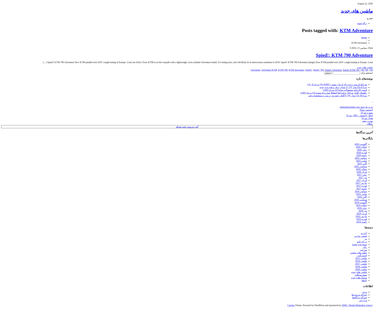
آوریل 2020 (361, 172)
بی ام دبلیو (362, 241)
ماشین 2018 (361, 266)
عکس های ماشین (358, 252)
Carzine (291, 305)
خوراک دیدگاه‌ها (359, 297)
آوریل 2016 (361, 213)
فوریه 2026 (361, 152)
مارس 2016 (361, 216)
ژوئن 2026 (362, 150)
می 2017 (363, 177)
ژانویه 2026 (361, 155)
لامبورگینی (362, 255)
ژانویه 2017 (361, 188)
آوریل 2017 (361, 180)
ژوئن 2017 (362, 174)
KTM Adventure (356, 30)
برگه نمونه (362, 23)
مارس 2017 (361, 183)
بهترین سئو (367, 121)
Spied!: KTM (349, 70)
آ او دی (364, 233)
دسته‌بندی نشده (359, 244)
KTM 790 (283, 70)
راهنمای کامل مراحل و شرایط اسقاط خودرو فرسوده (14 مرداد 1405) (333, 93)
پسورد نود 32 (367, 112)
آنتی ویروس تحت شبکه (187, 126)
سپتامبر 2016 (360, 199)
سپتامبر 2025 (360, 166)
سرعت (363, 250)
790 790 (364, 70)
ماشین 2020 (361, 269)
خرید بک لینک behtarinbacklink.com (356, 107)
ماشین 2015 (361, 258)
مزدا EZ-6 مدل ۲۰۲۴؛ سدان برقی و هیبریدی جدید (343, 87)
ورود (364, 292)
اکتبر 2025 (362, 163)
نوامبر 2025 (361, 161)
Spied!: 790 (318, 70)
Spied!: (308, 70)
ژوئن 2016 (362, 208)
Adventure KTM (269, 70)
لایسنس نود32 (366, 110)
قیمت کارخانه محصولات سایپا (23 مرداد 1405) (345, 90)
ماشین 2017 (361, 264)
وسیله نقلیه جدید (359, 277)
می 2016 (363, 211)
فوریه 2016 (361, 219)
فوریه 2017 (361, 186)
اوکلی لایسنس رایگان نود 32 (359, 115)
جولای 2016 (361, 205)
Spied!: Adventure (333, 70)
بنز (365, 239)
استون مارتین (360, 236)
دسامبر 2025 (361, 158)
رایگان (370, 124)
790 (371, 70)
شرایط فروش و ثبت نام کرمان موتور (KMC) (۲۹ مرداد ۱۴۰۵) (337, 84)
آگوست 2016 (361, 202)
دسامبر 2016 (361, 191)
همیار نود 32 (367, 118)
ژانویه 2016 (361, 222)
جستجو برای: (366, 73)
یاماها (364, 280)
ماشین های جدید (357, 10)
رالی (365, 247)
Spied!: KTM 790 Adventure (344, 55)
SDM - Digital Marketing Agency (357, 305)
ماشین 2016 (361, 261)
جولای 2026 (361, 147)
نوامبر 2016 (361, 194)
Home (364, 37)
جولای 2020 (361, 169)
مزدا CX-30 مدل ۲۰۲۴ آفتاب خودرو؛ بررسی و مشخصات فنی (337, 95)
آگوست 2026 (361, 144)
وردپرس (363, 300)
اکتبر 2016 (362, 197)
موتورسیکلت (361, 275)
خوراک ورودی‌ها (359, 295)
